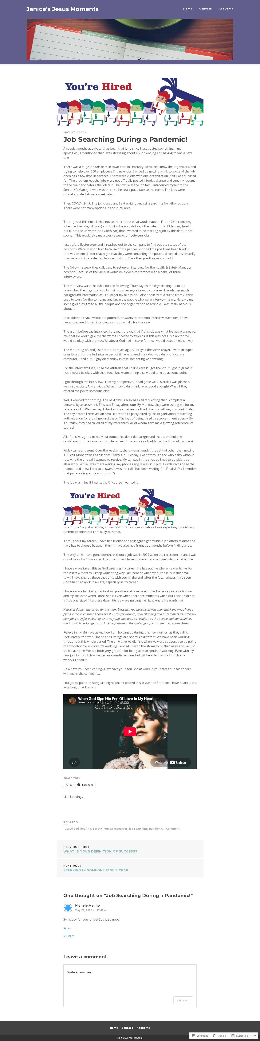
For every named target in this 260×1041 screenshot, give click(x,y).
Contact (205, 9)
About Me (226, 9)
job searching (138, 828)
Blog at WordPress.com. (130, 1037)
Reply (68, 936)
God (76, 828)
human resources (116, 828)
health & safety (91, 828)
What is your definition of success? (100, 849)
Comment (183, 1000)
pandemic (156, 828)
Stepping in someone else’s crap (95, 868)
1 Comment (172, 828)
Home (187, 9)
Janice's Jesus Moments (63, 9)
